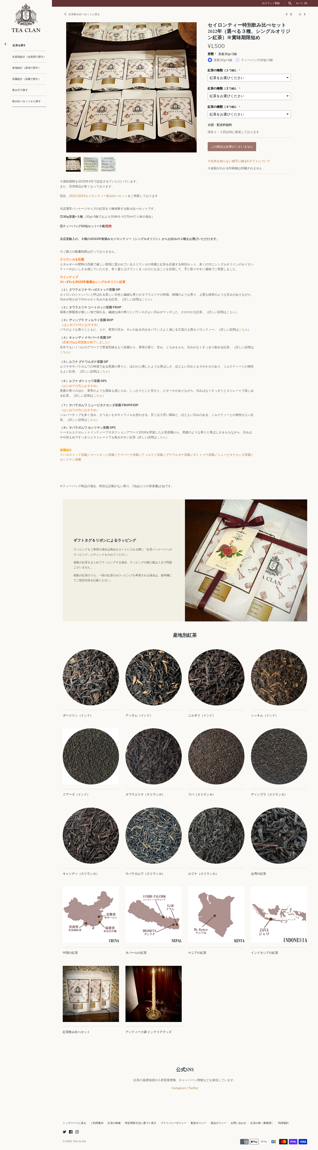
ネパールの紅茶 (136, 952)
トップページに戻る (74, 1123)
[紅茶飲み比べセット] (91, 994)
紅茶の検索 (114, 1123)
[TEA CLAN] (26, 17)
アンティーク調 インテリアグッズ (148, 1032)
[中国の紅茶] (91, 915)
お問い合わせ (238, 1123)
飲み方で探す (20, 90)
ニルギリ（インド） (201, 715)
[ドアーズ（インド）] (91, 756)
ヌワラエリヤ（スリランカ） (145, 794)
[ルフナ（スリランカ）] (216, 836)
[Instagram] (77, 1132)
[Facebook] (70, 1132)
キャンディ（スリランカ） (81, 873)
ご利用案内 (96, 1123)
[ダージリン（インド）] (91, 677)
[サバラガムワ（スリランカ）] (153, 836)
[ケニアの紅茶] (216, 915)
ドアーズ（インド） (76, 794)
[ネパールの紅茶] (153, 915)
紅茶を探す (19, 45)
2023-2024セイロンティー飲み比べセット (98, 196)
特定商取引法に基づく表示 (140, 1123)
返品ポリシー (218, 1123)
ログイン (267, 3)
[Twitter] (64, 1132)
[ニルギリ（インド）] (216, 677)
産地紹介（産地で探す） (26, 67)
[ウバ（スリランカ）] (216, 756)
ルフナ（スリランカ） (203, 873)
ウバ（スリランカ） (201, 794)
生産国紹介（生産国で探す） (29, 56)
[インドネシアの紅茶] (279, 915)
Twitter (193, 1088)
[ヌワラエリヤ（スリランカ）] (153, 756)
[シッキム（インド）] (279, 677)
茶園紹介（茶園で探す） (26, 79)
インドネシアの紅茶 (264, 952)
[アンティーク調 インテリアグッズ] (153, 994)
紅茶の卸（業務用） (262, 1123)
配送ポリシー (198, 1123)
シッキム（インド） (264, 715)
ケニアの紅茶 (197, 952)
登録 (277, 3)
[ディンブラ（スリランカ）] (279, 756)
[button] (187, 87)
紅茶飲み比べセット (76, 1032)
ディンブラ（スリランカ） (269, 794)
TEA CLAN (79, 1141)
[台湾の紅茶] (279, 836)
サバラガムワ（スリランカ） (145, 873)
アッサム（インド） (139, 715)
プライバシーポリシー (173, 1123)
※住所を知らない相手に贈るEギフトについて (239, 161)
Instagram (179, 1088)
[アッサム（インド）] (153, 677)
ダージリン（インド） (78, 715)
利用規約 (283, 1123)
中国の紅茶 (70, 952)
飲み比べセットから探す (26, 101)
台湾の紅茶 (258, 873)
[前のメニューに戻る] (5, 43)
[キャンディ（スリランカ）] (91, 836)
